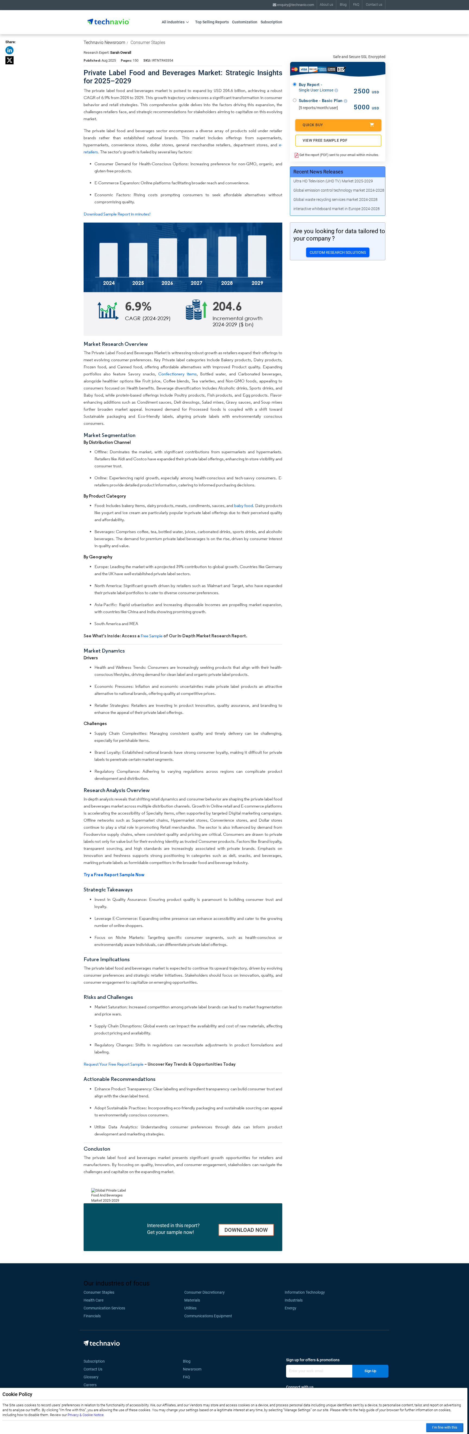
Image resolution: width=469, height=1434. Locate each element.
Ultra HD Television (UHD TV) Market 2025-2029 (333, 181)
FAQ (356, 4)
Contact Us (93, 1369)
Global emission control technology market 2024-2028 (338, 190)
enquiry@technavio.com (295, 5)
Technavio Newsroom (104, 42)
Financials (92, 1316)
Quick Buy (313, 125)
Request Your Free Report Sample (114, 1064)
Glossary (91, 1377)
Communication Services (104, 1308)
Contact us (374, 4)
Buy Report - (316, 87)
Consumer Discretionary (204, 1292)
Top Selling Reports (212, 22)
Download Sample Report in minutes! (117, 214)
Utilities (190, 1308)
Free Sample (152, 635)
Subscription (271, 22)
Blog (343, 4)
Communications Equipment (208, 1316)
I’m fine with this (444, 1427)
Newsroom (194, 1369)
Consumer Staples (148, 42)
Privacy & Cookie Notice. (86, 1415)
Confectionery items (177, 373)
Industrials (294, 1300)
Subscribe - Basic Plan (321, 100)
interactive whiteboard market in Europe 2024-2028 (336, 209)
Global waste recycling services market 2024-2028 (335, 199)
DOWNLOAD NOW (246, 1230)
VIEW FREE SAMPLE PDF (325, 140)
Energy (290, 1308)
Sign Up (370, 1371)
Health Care (93, 1300)
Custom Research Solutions (338, 252)
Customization (244, 22)
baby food (243, 505)
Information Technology (305, 1292)
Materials (192, 1300)
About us (326, 4)
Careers (90, 1385)
